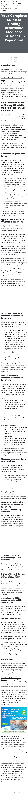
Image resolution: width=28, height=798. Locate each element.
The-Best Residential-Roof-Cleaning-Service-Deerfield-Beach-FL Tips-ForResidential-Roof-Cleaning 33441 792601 (13, 5)
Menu (3, 10)
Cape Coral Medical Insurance (10, 96)
